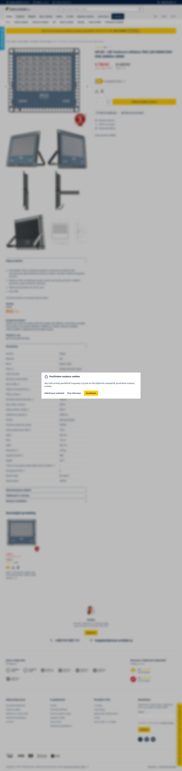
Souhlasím (91, 393)
